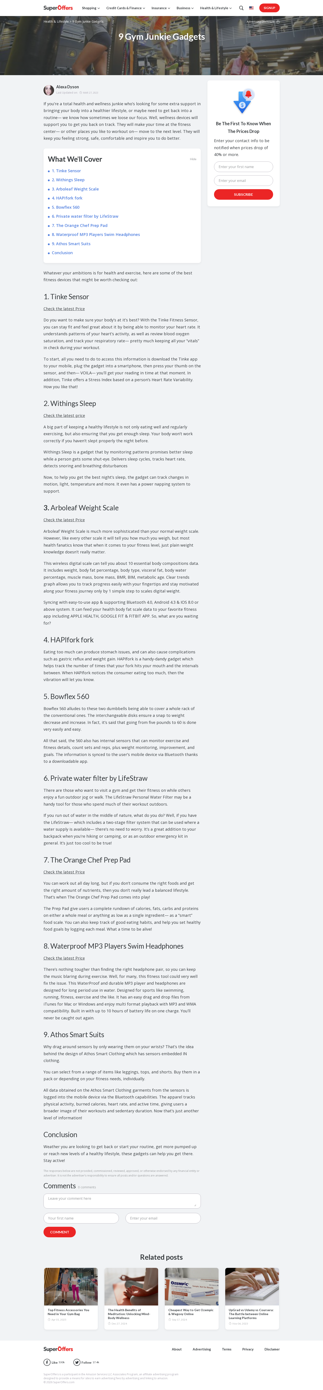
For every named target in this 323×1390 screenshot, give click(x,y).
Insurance (159, 8)
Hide (193, 159)
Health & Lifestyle (214, 8)
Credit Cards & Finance (124, 8)
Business (183, 8)
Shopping (89, 8)
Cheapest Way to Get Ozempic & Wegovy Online (190, 1312)
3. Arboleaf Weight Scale (75, 189)
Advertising (202, 1349)
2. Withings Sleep (68, 179)
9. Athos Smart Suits (71, 243)
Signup (269, 8)
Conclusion (62, 252)
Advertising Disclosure (261, 22)
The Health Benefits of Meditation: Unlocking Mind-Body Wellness (129, 1314)
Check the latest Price (64, 308)
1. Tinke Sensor (66, 170)
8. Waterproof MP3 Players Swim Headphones (96, 234)
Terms (226, 1349)
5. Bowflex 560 (65, 207)
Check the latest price (64, 415)
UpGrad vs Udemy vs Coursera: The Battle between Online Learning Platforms (251, 1314)
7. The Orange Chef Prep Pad (79, 225)
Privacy (248, 1349)
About (177, 1349)
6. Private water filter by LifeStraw (85, 216)
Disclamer (272, 1349)
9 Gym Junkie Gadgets (87, 21)
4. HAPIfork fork (67, 198)
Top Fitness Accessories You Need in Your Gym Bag (68, 1312)
